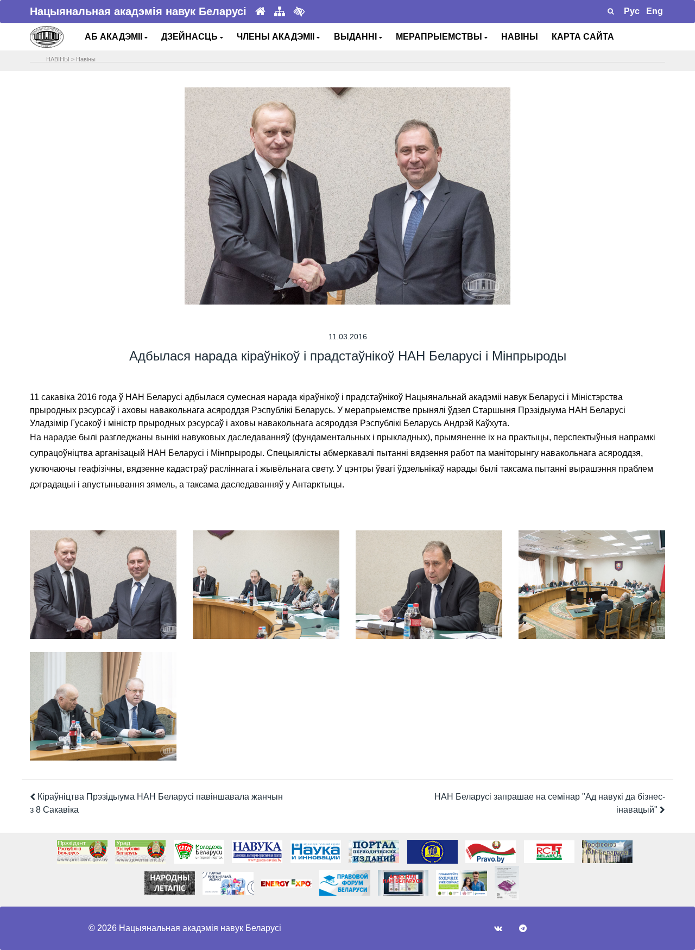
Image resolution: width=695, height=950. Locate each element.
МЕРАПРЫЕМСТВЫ (440, 36)
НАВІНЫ (519, 36)
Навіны (86, 59)
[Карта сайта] (279, 11)
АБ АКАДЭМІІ (114, 36)
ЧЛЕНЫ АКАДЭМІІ (277, 36)
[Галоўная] (260, 11)
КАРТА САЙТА (583, 36)
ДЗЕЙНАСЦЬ (190, 36)
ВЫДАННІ (356, 36)
